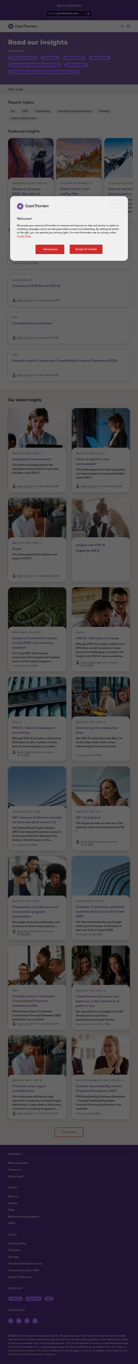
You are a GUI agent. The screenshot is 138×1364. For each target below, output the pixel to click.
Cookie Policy (24, 236)
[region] (69, 228)
